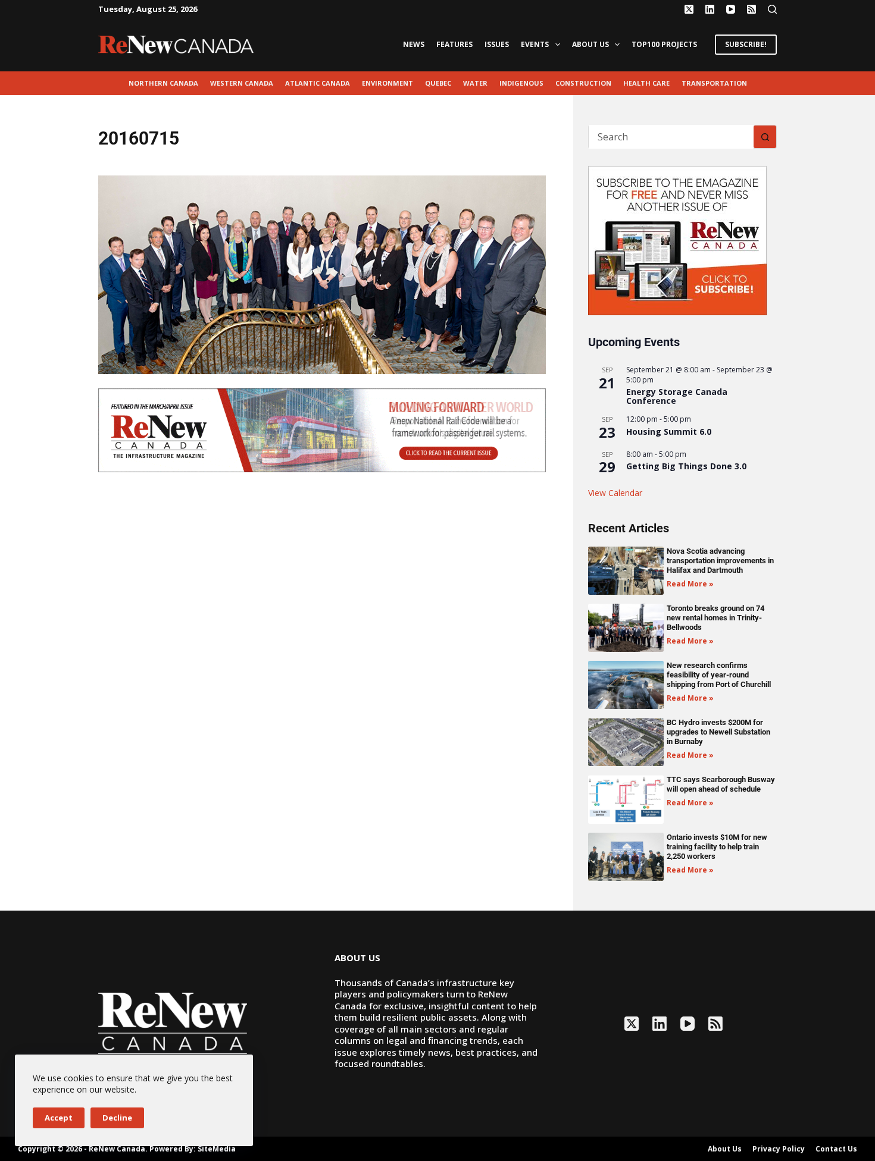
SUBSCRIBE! (746, 44)
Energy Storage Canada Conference (676, 396)
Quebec (438, 83)
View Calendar (615, 492)
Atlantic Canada (317, 83)
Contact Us (836, 1149)
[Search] (772, 9)
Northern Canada (163, 83)
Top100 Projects (664, 44)
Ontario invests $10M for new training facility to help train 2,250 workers (717, 847)
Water (475, 83)
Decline (117, 1117)
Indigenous (521, 83)
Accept (59, 1117)
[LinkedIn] (709, 9)
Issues (497, 44)
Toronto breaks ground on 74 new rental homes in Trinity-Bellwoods (715, 618)
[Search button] (765, 136)
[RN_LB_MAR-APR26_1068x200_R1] (322, 429)
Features (454, 44)
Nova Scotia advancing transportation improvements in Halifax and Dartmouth (720, 561)
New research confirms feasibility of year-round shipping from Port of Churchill (719, 675)
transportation (714, 83)
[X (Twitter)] (689, 9)
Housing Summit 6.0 (668, 431)
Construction (583, 83)
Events (535, 44)
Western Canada (241, 83)
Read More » (690, 584)
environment (387, 83)
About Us (590, 44)
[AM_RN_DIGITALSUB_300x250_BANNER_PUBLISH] (677, 239)
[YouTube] (730, 9)
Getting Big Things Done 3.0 (686, 466)
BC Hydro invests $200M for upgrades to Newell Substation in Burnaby (718, 732)
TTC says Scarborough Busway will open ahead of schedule (721, 784)
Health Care (646, 83)
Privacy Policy (778, 1149)
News (413, 44)
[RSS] (751, 9)
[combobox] (671, 137)
